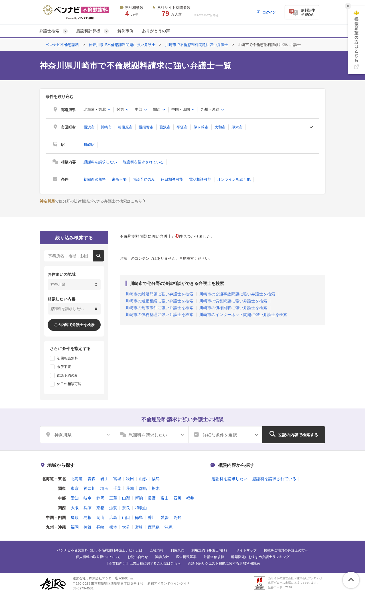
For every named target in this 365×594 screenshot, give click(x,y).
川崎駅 (89, 144)
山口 (126, 518)
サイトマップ (246, 550)
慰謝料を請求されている (143, 162)
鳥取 (75, 518)
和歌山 (141, 508)
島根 (88, 518)
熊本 (113, 527)
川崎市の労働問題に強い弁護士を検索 (233, 301)
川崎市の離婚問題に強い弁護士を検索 (159, 294)
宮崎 (139, 527)
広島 (113, 518)
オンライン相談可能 (234, 179)
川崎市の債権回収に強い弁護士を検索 (233, 308)
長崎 (100, 527)
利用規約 (177, 550)
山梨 (126, 498)
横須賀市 (146, 127)
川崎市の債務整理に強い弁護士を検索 (159, 315)
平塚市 (182, 127)
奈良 (126, 508)
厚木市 (237, 127)
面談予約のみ (144, 179)
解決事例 (125, 31)
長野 (152, 498)
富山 (165, 498)
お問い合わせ (137, 557)
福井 (190, 498)
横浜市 (89, 127)
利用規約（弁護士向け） (210, 550)
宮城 (117, 479)
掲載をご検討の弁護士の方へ (286, 550)
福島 (156, 479)
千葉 (117, 488)
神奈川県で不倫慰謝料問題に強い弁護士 (122, 45)
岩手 (104, 479)
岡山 (100, 518)
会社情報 (156, 550)
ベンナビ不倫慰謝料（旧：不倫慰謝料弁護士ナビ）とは (100, 550)
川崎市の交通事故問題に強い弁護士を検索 (237, 294)
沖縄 (169, 527)
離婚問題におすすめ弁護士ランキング (260, 557)
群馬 (143, 488)
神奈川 (90, 488)
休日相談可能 (172, 179)
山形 (143, 479)
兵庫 (88, 508)
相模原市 (125, 127)
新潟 (139, 498)
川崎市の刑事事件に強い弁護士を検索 (159, 308)
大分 (126, 527)
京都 (100, 508)
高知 (177, 518)
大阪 (75, 508)
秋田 (130, 479)
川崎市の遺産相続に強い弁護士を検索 (159, 301)
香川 (152, 518)
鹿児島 (154, 527)
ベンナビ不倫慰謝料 (62, 45)
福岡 (75, 527)
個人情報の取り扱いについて (98, 557)
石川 (177, 498)
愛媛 (165, 518)
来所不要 (119, 179)
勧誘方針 (162, 557)
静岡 (100, 498)
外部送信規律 (214, 557)
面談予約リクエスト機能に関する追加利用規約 (224, 563)
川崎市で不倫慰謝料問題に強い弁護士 (196, 45)
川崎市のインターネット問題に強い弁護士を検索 (243, 315)
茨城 (130, 488)
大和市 (220, 127)
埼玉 (104, 488)
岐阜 (88, 498)
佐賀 (88, 527)
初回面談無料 (95, 179)
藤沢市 (165, 127)
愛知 (75, 498)
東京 (75, 488)
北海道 (77, 479)
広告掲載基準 (186, 557)
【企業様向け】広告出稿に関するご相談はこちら (143, 563)
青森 (92, 479)
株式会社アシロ (100, 578)
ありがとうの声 (156, 31)
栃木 (156, 488)
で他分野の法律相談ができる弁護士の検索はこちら (91, 201)
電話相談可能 (200, 179)
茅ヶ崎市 (201, 127)
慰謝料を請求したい (100, 162)
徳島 (139, 518)
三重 (113, 498)
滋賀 (113, 508)
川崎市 (106, 127)
